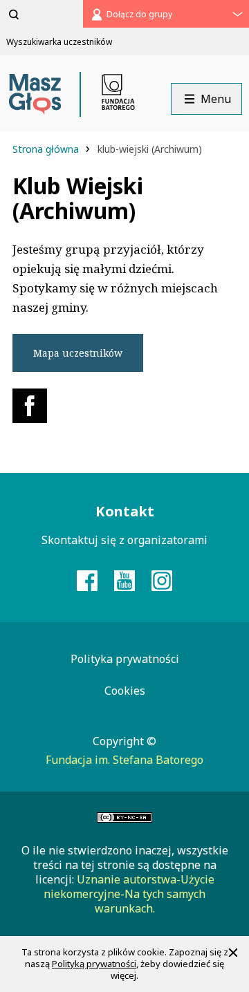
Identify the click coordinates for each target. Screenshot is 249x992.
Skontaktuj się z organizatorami (125, 540)
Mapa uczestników (77, 352)
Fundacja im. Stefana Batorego (124, 759)
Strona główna (47, 149)
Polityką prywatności (94, 963)
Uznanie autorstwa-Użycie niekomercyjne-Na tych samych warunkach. (129, 894)
